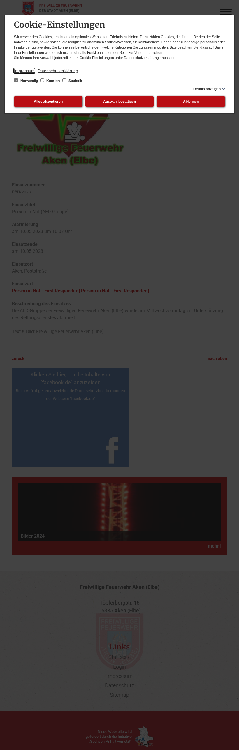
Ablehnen (191, 101)
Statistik (75, 81)
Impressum (24, 70)
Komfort (53, 81)
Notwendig (29, 81)
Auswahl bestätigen (119, 101)
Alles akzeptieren (48, 101)
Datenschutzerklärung (58, 70)
